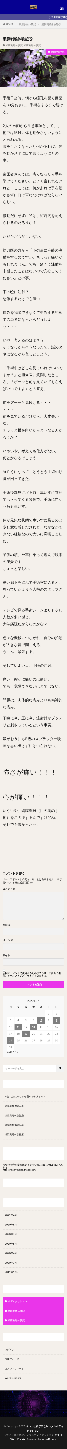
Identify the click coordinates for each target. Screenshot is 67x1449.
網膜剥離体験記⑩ (14, 1115)
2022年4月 (11, 1215)
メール (8, 940)
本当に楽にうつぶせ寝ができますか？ (25, 1096)
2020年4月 (11, 1253)
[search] (60, 1068)
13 (33, 1027)
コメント (9, 889)
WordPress (49, 1439)
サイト (6, 955)
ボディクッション (17, 1301)
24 (10, 1040)
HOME (9, 24)
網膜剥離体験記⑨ (14, 1124)
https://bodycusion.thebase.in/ (19, 1169)
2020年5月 (11, 1243)
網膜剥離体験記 (27, 24)
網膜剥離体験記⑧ (14, 1134)
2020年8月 (11, 1224)
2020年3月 (11, 1262)
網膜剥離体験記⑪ (14, 1105)
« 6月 (9, 1051)
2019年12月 (11, 1272)
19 (25, 1033)
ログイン (9, 1349)
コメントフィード (14, 1368)
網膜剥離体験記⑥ (51, 24)
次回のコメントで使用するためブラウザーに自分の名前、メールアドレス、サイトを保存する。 (32, 974)
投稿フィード (12, 1359)
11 (18, 1027)
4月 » (15, 1051)
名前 (7, 925)
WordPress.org (13, 1377)
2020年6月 (11, 1234)
